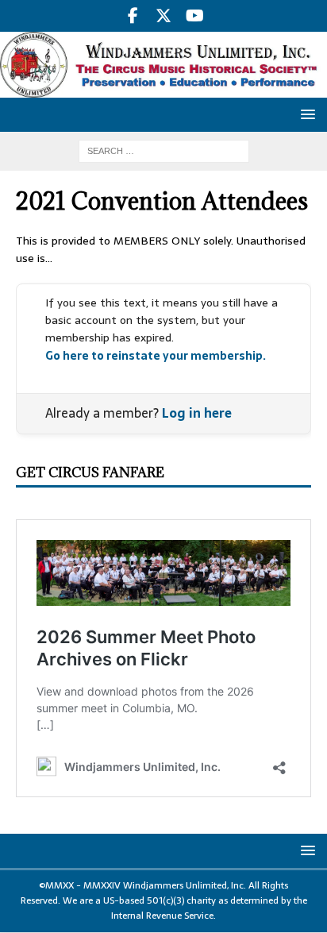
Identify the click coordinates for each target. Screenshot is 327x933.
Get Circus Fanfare (90, 472)
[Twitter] (164, 16)
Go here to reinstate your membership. (155, 355)
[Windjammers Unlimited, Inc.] (163, 89)
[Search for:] (164, 151)
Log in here (197, 413)
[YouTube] (195, 16)
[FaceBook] (133, 16)
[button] (305, 114)
